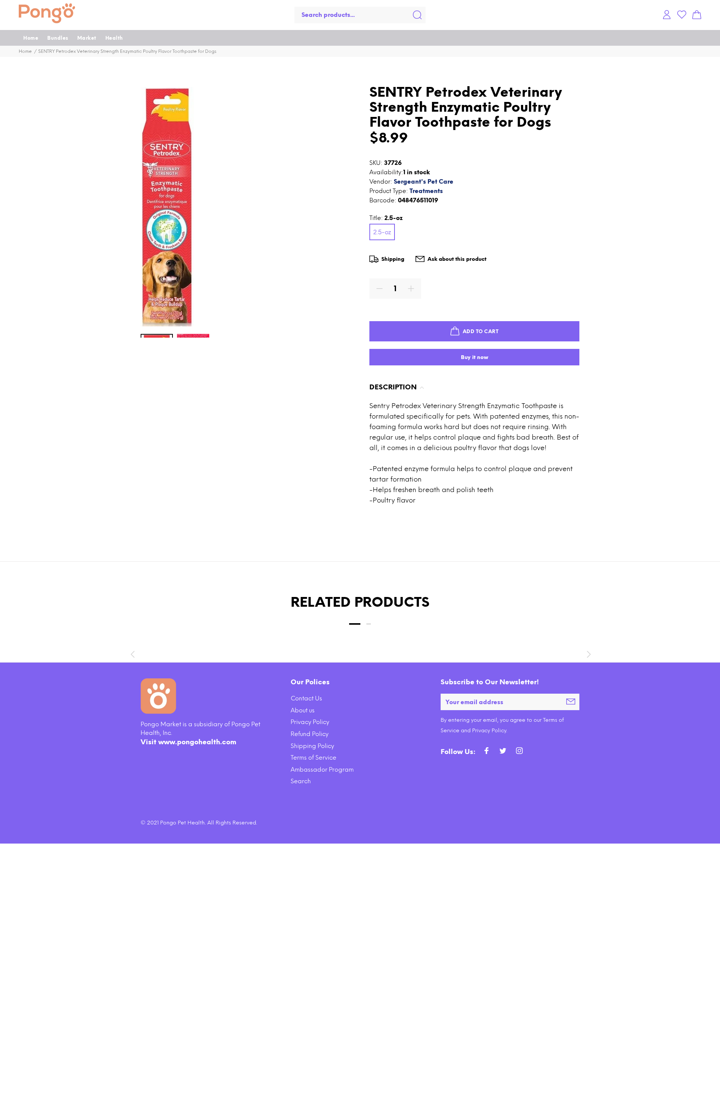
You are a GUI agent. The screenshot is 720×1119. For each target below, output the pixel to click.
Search (301, 781)
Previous (132, 654)
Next (587, 654)
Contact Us (306, 698)
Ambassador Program (322, 769)
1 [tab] (354, 624)
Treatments (426, 190)
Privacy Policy (310, 722)
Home (25, 51)
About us (303, 710)
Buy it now (474, 357)
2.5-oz (382, 232)
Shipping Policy (312, 745)
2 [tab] (368, 624)
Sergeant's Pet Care (423, 181)
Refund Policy (309, 734)
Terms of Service (313, 757)
